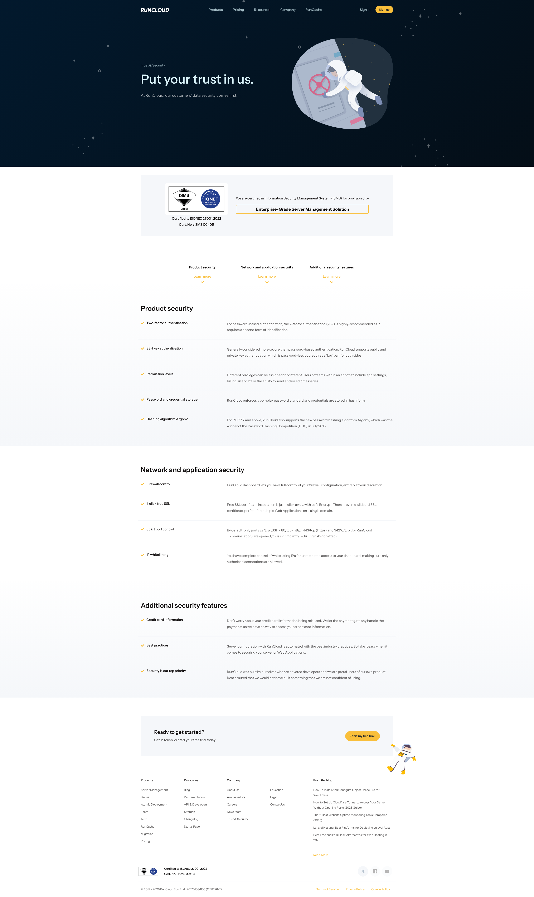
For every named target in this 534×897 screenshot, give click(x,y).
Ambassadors (236, 797)
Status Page (192, 826)
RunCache (314, 10)
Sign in (365, 10)
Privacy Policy (355, 889)
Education (276, 790)
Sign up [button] (384, 9)
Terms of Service (327, 889)
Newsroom (234, 812)
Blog (187, 790)
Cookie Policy (380, 889)
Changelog (191, 819)
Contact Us (277, 804)
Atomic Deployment (154, 804)
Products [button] (216, 10)
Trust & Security (237, 819)
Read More (320, 855)
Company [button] (288, 10)
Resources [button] (262, 10)
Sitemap (189, 812)
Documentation (194, 797)
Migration (147, 834)
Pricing (238, 10)
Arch (144, 819)
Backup (145, 797)
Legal (273, 797)
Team (144, 812)
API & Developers (196, 804)
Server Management (154, 790)
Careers (232, 804)
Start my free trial (362, 736)
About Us (233, 790)
